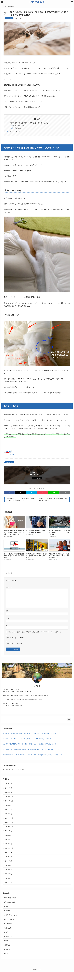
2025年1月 (8, 814)
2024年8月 (8, 835)
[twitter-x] (37, 710)
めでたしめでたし (16, 131)
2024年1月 (8, 844)
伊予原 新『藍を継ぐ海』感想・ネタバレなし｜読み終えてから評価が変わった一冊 (30, 733)
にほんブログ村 (9, 454)
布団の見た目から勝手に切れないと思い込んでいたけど (29, 123)
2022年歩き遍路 (10, 898)
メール (8, 618)
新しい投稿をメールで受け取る (15, 644)
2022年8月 (8, 865)
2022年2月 (8, 878)
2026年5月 (8, 784)
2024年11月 (9, 822)
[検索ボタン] (2, 2)
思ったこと (9, 928)
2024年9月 (8, 831)
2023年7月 (8, 852)
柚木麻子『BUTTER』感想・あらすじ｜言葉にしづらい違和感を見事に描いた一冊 (29, 744)
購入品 (7, 945)
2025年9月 (8, 805)
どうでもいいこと (11, 915)
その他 (7, 911)
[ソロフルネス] (37, 2)
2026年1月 (8, 792)
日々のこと (9, 936)
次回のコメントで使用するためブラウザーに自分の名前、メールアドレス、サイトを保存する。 (35, 632)
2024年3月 (8, 839)
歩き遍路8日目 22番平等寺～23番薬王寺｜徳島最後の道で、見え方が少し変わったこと (31, 749)
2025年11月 (9, 801)
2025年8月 (8, 809)
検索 (69, 719)
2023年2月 (8, 861)
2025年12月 (9, 796)
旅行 (6, 932)
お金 (6, 906)
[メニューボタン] (72, 2)
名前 (7, 611)
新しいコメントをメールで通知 (15, 638)
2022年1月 (8, 882)
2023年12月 (9, 848)
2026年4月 (8, 788)
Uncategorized (9, 18)
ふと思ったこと (10, 923)
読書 (6, 941)
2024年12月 (9, 818)
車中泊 (7, 949)
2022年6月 (8, 869)
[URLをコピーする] (64, 492)
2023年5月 (8, 857)
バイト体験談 (9, 919)
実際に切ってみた (18, 125)
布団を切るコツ (18, 128)
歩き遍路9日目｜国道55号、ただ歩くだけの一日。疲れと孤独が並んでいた (27, 739)
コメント (9, 587)
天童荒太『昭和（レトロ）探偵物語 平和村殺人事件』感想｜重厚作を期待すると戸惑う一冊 (32, 755)
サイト (8, 625)
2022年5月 (8, 874)
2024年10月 (9, 827)
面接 (6, 953)
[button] (9, 492)
